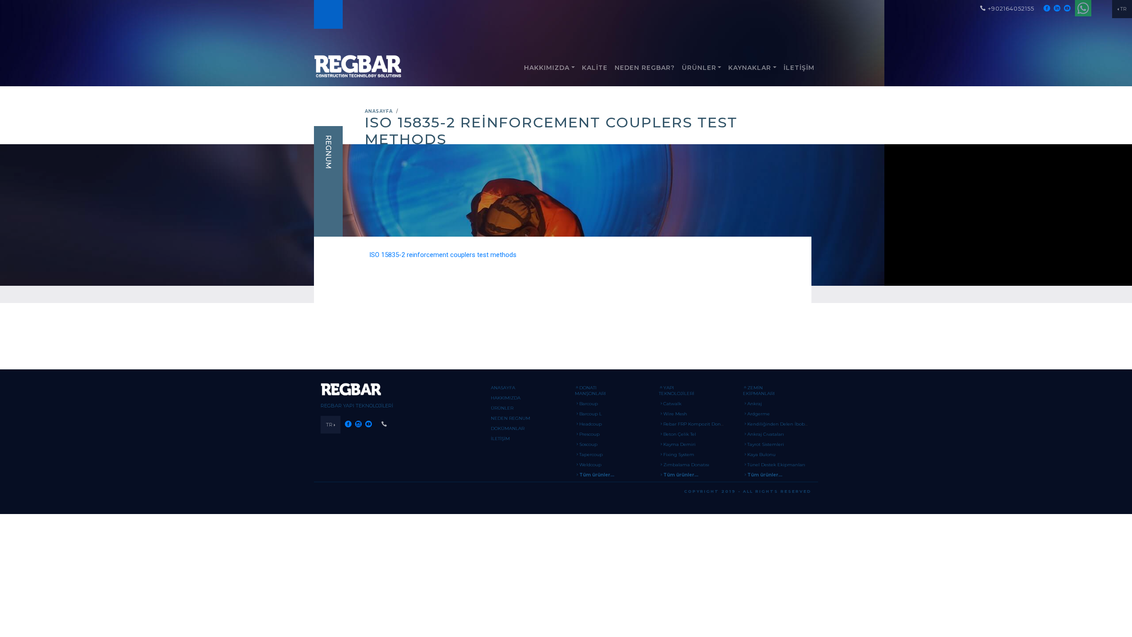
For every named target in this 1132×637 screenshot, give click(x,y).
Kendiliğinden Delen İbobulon (781, 424)
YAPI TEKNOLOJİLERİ (676, 390)
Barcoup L (590, 414)
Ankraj (754, 404)
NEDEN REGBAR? (645, 68)
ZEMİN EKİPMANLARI (759, 390)
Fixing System (678, 454)
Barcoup (588, 404)
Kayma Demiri (679, 444)
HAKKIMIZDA (547, 68)
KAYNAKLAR (749, 68)
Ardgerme (758, 414)
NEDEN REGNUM (510, 418)
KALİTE (595, 68)
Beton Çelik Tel (679, 434)
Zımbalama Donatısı (686, 465)
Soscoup (588, 444)
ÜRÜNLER (699, 68)
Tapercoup (591, 454)
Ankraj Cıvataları (765, 434)
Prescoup (589, 434)
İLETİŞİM (799, 68)
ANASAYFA (379, 111)
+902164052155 (1011, 8)
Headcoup (590, 424)
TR (1123, 9)
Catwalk (672, 404)
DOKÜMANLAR (507, 428)
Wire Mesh (675, 414)
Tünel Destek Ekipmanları (776, 465)
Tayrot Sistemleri (765, 444)
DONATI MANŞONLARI (590, 390)
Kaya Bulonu (761, 454)
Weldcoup (590, 465)
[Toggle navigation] (327, 14)
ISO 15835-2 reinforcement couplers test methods (442, 255)
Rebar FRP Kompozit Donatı (695, 424)
